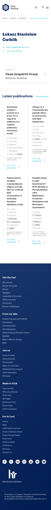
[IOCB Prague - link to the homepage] (10, 7)
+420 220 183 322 (14, 51)
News (4, 425)
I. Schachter (12, 219)
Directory (22, 18)
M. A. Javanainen (13, 222)
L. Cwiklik (18, 154)
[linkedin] (18, 462)
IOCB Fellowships (9, 373)
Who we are (7, 282)
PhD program (7, 362)
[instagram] (24, 462)
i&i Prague (6, 399)
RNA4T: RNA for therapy (12, 340)
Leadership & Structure (11, 296)
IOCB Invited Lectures (11, 428)
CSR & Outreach (9, 300)
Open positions (8, 359)
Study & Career (8, 355)
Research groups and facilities (14, 319)
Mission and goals (9, 286)
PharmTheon (7, 406)
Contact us (7, 452)
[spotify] (37, 462)
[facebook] (4, 462)
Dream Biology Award (11, 435)
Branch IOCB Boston (10, 306)
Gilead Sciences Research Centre (15, 333)
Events (5, 421)
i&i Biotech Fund (9, 402)
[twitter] (11, 462)
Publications (7, 322)
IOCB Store (7, 446)
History (5, 289)
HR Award (6, 376)
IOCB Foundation (9, 409)
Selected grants (9, 329)
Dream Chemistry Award (12, 432)
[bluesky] (44, 462)
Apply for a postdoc (10, 366)
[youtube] (31, 462)
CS (36, 8)
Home (4, 18)
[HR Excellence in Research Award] (12, 474)
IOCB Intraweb (8, 442)
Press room (7, 439)
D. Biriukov (37, 222)
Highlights (6, 293)
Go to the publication (11, 167)
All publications (42, 97)
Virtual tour (7, 303)
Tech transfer (7, 388)
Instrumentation (9, 326)
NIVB (4, 343)
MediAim (5, 336)
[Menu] (47, 7)
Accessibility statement (14, 499)
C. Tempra (37, 215)
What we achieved (9, 392)
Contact (13, 18)
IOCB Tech (6, 395)
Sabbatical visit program (12, 369)
